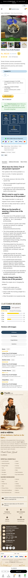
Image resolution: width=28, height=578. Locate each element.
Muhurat (17, 492)
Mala (16, 470)
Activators (4, 474)
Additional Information (14, 161)
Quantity (6, 71)
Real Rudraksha (19, 472)
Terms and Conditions (7, 490)
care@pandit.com (10, 540)
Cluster (17, 463)
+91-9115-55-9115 (10, 533)
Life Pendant (7, 13)
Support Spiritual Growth (8, 149)
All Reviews (14, 332)
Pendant (13, 152)
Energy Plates (5, 465)
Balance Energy (7, 146)
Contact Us (4, 483)
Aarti (16, 481)
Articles (17, 479)
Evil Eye (17, 465)
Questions (14, 344)
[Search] (24, 5)
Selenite (4, 470)
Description (4, 161)
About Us (4, 479)
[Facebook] (4, 548)
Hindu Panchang (19, 488)
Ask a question (16, 307)
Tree (3, 468)
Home (2, 13)
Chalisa (17, 483)
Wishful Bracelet (5, 463)
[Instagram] (10, 548)
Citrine (20, 146)
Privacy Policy (5, 488)
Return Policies (24, 161)
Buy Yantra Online (19, 474)
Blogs (3, 481)
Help (3, 485)
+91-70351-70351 (10, 530)
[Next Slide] (26, 2)
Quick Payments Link (6, 492)
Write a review (6, 307)
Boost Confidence (14, 146)
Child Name (18, 485)
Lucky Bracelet (5, 461)
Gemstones (18, 468)
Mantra (17, 490)
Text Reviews (14, 336)
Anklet (16, 461)
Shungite (4, 472)
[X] (7, 548)
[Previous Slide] (1, 2)
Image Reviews (14, 340)
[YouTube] (13, 548)
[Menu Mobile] (2, 9)
